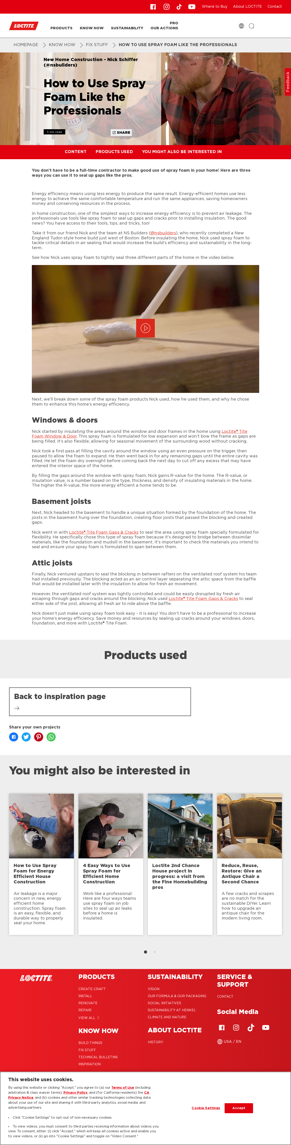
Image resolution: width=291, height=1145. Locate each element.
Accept (239, 1108)
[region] (145, 1108)
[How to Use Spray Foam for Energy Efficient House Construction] (41, 864)
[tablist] (145, 952)
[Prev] (4, 866)
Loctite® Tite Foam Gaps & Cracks (103, 532)
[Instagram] (236, 1027)
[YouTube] (265, 1027)
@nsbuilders (163, 233)
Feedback (288, 82)
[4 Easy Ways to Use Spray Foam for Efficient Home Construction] (110, 864)
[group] (145, 874)
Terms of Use (122, 1087)
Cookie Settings (206, 1108)
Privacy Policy (75, 1092)
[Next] (286, 866)
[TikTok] (251, 1027)
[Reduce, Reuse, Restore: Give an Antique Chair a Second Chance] (249, 864)
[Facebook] (221, 1027)
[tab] (145, 952)
